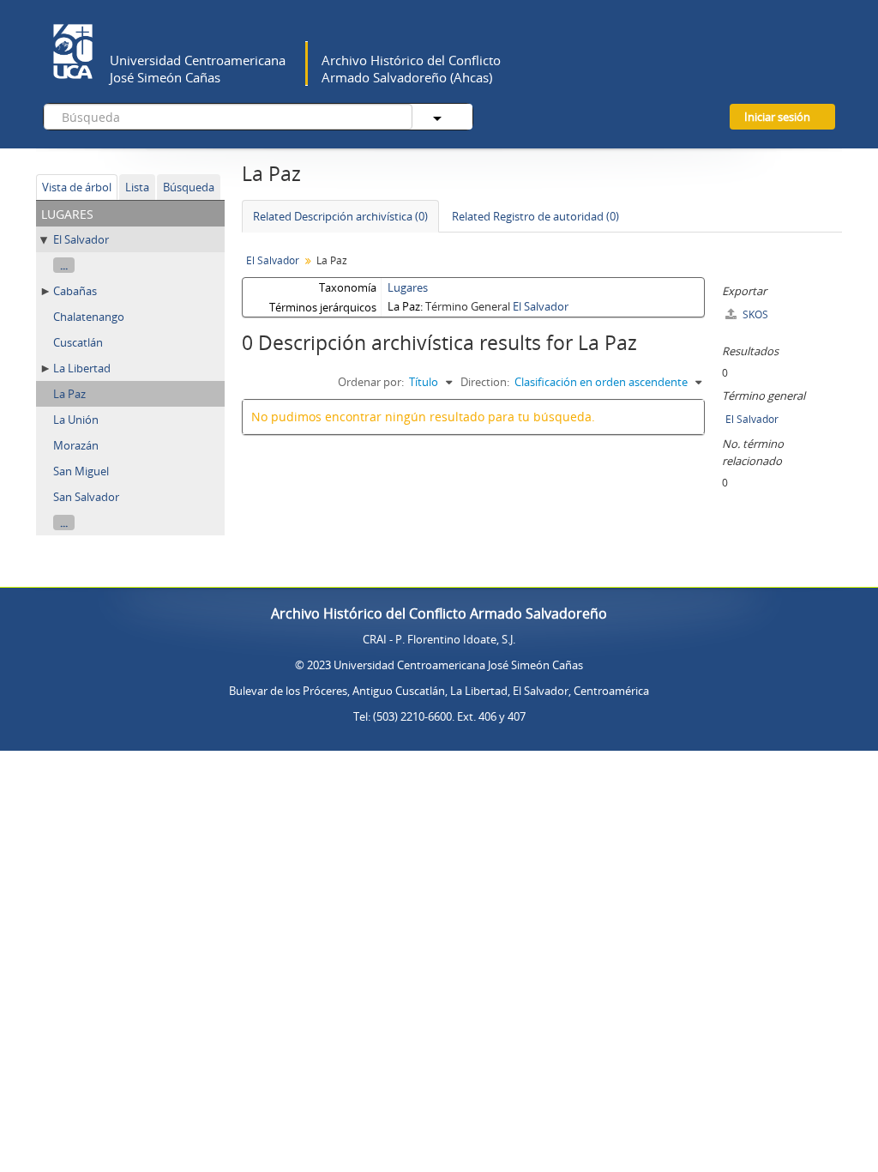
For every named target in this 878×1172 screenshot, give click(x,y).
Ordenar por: (371, 382)
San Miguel (81, 471)
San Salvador (86, 496)
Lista (137, 187)
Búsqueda (188, 187)
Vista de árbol (76, 187)
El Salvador (81, 239)
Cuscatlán (78, 342)
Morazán (76, 445)
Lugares (408, 287)
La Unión (76, 419)
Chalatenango (88, 316)
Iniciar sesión (777, 116)
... (64, 265)
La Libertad (82, 368)
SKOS (754, 314)
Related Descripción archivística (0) (340, 216)
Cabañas (75, 291)
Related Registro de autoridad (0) (535, 216)
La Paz (69, 394)
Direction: (484, 382)
